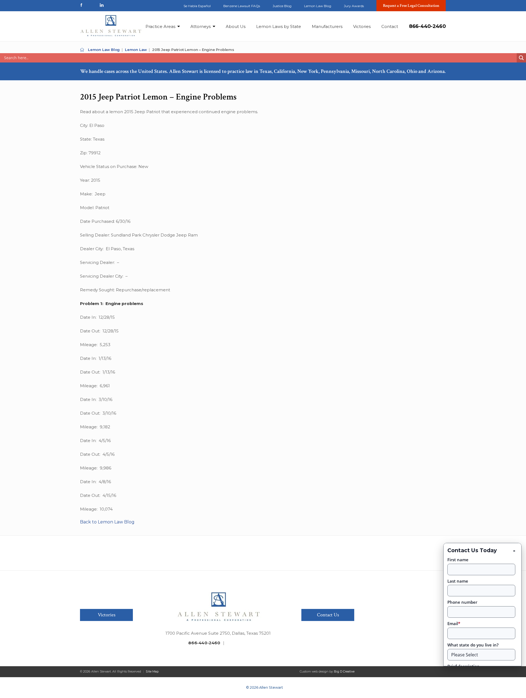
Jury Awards (354, 6)
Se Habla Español (197, 6)
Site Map (152, 671)
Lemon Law (136, 49)
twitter (91, 5)
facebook (81, 5)
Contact (389, 26)
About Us (235, 26)
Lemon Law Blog (317, 6)
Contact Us (328, 615)
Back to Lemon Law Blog (107, 522)
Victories (362, 26)
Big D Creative (344, 671)
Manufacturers (327, 26)
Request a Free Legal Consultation (411, 5)
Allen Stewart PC (82, 50)
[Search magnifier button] (521, 57)
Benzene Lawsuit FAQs (241, 6)
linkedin (102, 5)
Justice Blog (282, 6)
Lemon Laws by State (278, 26)
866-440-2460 (427, 26)
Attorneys (200, 26)
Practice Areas (160, 26)
